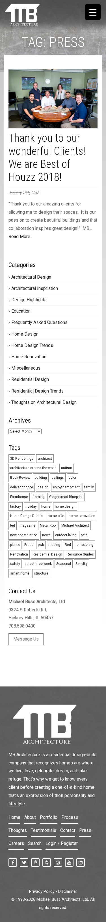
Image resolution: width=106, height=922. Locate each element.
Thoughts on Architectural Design (44, 402)
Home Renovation (28, 356)
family (89, 487)
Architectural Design (31, 277)
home (45, 506)
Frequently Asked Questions (39, 322)
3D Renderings (21, 459)
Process (69, 817)
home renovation (82, 516)
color (72, 478)
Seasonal (63, 564)
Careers (16, 843)
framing (39, 497)
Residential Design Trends (37, 391)
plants (15, 545)
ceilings (57, 478)
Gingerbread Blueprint (66, 497)
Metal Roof (48, 525)
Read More (19, 236)
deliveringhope (21, 487)
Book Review (20, 478)
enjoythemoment (66, 487)
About (30, 817)
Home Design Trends (32, 345)
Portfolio (48, 817)
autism (66, 468)
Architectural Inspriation (34, 288)
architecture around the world (33, 468)
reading (54, 545)
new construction (24, 535)
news (46, 535)
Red (68, 545)
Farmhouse (19, 497)
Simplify (81, 564)
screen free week (38, 564)
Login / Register (62, 843)
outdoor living (65, 535)
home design (65, 506)
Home (14, 817)
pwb (41, 545)
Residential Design (30, 379)
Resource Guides (80, 554)
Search (35, 843)
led (12, 525)
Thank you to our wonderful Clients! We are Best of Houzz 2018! (47, 157)
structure (41, 573)
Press (28, 545)
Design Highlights (29, 299)
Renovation (19, 554)
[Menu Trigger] (93, 12)
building (41, 478)
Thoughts (17, 830)
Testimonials (43, 830)
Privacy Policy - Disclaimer (53, 891)
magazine (27, 525)
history (15, 506)
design (43, 487)
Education (21, 311)
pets (84, 535)
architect (45, 459)
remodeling (84, 545)
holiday (31, 506)
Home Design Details (26, 516)
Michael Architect (75, 525)
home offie (56, 516)
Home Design (24, 334)
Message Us (26, 639)
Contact (67, 830)
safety (15, 564)
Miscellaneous (25, 368)
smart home (19, 573)
